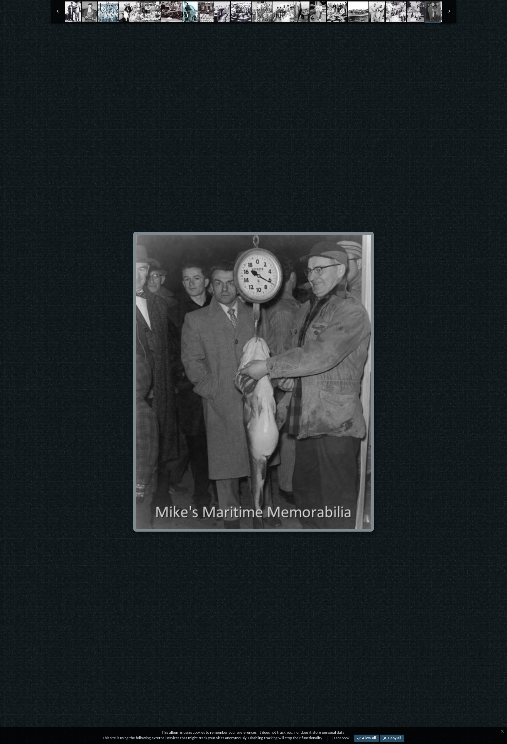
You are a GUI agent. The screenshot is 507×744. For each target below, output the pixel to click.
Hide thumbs (253, 36)
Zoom (235, 36)
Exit (217, 36)
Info (272, 36)
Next (307, 36)
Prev (200, 36)
